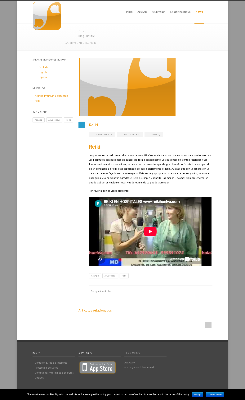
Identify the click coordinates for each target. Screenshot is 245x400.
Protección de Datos (46, 367)
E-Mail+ (208, 291)
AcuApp (142, 12)
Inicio (129, 12)
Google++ (201, 291)
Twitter (163, 291)
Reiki (124, 275)
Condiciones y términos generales (54, 372)
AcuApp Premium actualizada (51, 95)
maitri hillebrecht (132, 134)
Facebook (155, 291)
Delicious (193, 291)
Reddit (178, 291)
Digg (185, 291)
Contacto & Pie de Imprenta (51, 362)
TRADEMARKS (132, 353)
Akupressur (110, 275)
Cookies (39, 377)
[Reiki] (145, 87)
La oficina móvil (180, 12)
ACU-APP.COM (71, 43)
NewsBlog (84, 43)
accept (197, 394)
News (199, 12)
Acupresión (158, 12)
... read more (215, 394)
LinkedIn (170, 291)
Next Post (208, 325)
